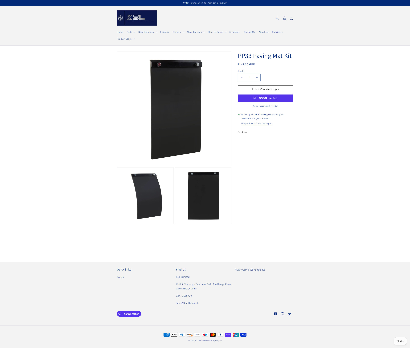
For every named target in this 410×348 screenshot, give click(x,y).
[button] (130, 32)
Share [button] (244, 132)
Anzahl (241, 71)
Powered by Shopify (213, 340)
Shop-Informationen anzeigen (256, 123)
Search (120, 276)
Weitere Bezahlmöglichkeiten (265, 105)
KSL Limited (200, 340)
